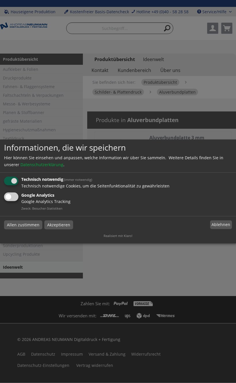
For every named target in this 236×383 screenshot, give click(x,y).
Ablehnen (221, 224)
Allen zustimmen (23, 224)
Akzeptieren (58, 224)
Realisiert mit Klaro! (118, 236)
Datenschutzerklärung (41, 164)
